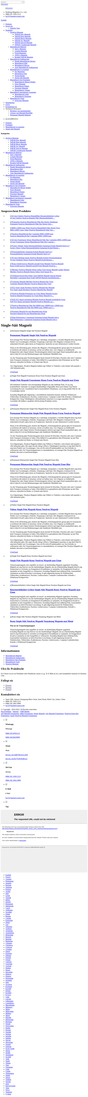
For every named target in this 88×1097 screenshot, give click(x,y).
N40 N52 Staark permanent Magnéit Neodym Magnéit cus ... (32, 302)
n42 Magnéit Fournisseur (55, 714)
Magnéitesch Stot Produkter (20, 80)
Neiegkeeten (10, 103)
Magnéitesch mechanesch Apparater (23, 92)
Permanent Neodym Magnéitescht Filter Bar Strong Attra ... (31, 224)
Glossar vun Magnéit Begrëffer (21, 113)
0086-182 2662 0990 (13, 780)
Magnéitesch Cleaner (22, 90)
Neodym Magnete (16, 32)
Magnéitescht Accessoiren (19, 70)
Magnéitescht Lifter (22, 94)
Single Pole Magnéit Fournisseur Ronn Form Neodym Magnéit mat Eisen (44, 380)
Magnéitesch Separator (23, 96)
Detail (16, 372)
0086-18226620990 (13, 737)
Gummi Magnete (21, 51)
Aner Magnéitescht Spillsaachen (26, 67)
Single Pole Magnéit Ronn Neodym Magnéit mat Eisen (35, 560)
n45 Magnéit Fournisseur (10, 714)
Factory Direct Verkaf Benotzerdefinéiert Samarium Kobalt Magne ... (35, 248)
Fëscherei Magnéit (21, 88)
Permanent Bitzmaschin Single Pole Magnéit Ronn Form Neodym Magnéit (45, 413)
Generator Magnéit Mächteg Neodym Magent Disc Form (30, 284)
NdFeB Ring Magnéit (22, 36)
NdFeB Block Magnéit (23, 39)
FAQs (8, 105)
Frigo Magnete (20, 84)
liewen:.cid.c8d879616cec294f (17, 755)
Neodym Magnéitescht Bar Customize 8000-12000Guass (30, 236)
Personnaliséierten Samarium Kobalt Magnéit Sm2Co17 (30, 254)
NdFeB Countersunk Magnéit (25, 45)
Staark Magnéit (39, 714)
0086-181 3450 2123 (13, 776)
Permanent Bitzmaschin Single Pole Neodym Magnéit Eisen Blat (40, 464)
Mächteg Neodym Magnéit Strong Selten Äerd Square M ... (31, 272)
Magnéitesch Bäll (21, 63)
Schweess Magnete (22, 101)
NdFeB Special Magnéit (23, 43)
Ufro (12, 372)
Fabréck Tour (15, 28)
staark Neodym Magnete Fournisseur (23, 716)
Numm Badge (20, 76)
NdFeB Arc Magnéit (22, 41)
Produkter (9, 30)
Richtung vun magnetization (20, 111)
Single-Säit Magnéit (22, 78)
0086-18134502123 (13, 733)
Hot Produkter (6, 711)
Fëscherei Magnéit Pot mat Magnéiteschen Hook (27, 314)
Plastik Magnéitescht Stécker (25, 61)
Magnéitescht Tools (17, 98)
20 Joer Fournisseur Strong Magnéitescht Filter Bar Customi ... (32, 242)
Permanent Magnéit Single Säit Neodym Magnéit (33, 335)
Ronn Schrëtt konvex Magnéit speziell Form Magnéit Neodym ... (33, 266)
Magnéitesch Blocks (22, 65)
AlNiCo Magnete (21, 55)
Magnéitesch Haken (22, 86)
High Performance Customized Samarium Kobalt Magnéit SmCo (33, 320)
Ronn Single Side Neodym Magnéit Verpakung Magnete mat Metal (41, 621)
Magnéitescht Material (18, 47)
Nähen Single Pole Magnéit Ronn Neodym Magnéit (34, 509)
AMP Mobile (24, 711)
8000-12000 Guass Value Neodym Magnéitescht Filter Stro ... (32, 230)
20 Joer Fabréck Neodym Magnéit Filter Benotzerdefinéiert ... (32, 218)
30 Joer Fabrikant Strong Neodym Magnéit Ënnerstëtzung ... (32, 260)
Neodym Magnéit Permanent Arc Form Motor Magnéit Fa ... (32, 296)
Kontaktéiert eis (11, 107)
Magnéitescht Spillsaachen (19, 59)
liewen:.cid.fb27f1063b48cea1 (17, 759)
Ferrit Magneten (20, 53)
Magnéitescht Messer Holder (25, 82)
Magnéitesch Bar (21, 74)
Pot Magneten (20, 72)
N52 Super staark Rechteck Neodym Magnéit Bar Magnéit (31, 290)
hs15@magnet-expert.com (15, 16)
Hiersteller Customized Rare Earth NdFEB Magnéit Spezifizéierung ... (35, 278)
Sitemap (16, 711)
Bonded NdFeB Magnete (24, 57)
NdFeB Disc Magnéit (22, 34)
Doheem (9, 24)
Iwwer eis (9, 26)
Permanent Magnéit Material (20, 115)
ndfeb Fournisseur (26, 714)
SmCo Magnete (20, 49)
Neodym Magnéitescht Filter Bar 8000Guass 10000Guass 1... (32, 308)
